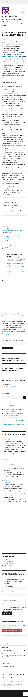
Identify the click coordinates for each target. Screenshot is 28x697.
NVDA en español (9, 16)
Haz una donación (7, 643)
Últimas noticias (11, 22)
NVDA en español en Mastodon (14, 434)
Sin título (6, 437)
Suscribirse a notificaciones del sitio (12, 630)
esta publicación (12, 41)
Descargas (5, 647)
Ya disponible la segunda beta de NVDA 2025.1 (12, 245)
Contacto (4, 670)
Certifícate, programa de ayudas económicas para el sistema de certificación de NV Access (14, 655)
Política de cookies (6, 684)
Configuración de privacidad (8, 685)
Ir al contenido (5, 1)
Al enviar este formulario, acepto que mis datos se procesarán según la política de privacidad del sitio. (14, 609)
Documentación (6, 650)
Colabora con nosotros (8, 666)
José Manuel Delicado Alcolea (10, 271)
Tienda (4, 660)
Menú (23, 12)
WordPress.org (7, 565)
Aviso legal (20, 684)
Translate (13, 386)
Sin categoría (20, 22)
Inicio (3, 22)
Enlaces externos (6, 663)
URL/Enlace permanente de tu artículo (12, 340)
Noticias (4, 640)
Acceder (6, 559)
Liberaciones (12, 273)
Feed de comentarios (9, 563)
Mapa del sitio (14, 684)
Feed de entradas (8, 561)
